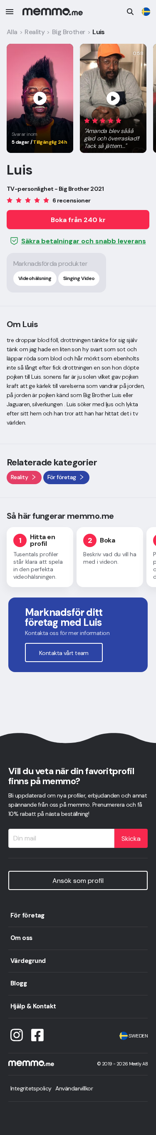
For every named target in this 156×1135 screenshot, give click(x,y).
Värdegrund (27, 961)
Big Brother (68, 32)
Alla (12, 32)
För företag (27, 915)
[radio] (87, 120)
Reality (35, 32)
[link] (146, 12)
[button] (113, 131)
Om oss (21, 938)
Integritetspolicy (30, 1088)
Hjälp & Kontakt (33, 1006)
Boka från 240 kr (78, 219)
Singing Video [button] (79, 278)
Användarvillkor (74, 1088)
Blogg (18, 983)
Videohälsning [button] (35, 278)
